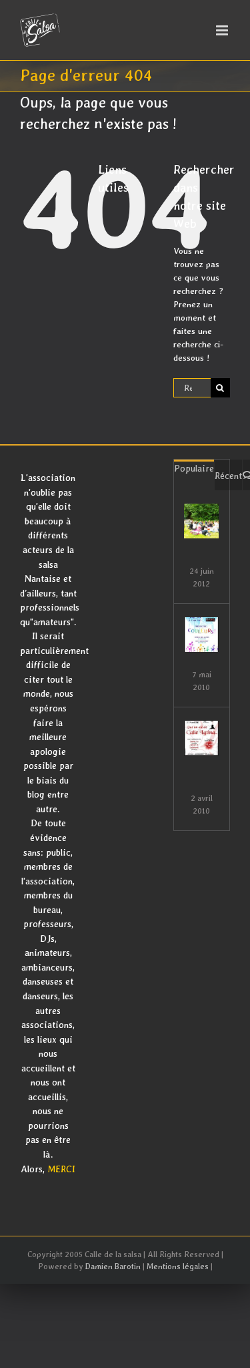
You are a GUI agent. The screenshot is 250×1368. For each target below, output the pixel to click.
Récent (228, 475)
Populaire (194, 468)
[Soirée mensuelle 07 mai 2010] (201, 634)
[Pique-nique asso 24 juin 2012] (201, 521)
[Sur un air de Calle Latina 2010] (201, 738)
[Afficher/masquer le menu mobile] (223, 30)
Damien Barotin (113, 1266)
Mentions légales (178, 1266)
